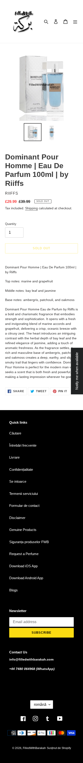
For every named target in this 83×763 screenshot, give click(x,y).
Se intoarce (17, 481)
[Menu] (75, 21)
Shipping (31, 208)
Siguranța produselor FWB (29, 542)
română (40, 704)
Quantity (10, 224)
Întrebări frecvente (22, 445)
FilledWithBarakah (34, 748)
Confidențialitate (21, 469)
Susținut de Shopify (59, 748)
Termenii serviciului (23, 494)
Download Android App (26, 578)
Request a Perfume (24, 554)
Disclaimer (17, 518)
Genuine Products (22, 530)
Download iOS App (23, 566)
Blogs (13, 590)
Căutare (15, 433)
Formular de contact (24, 506)
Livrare (14, 457)
